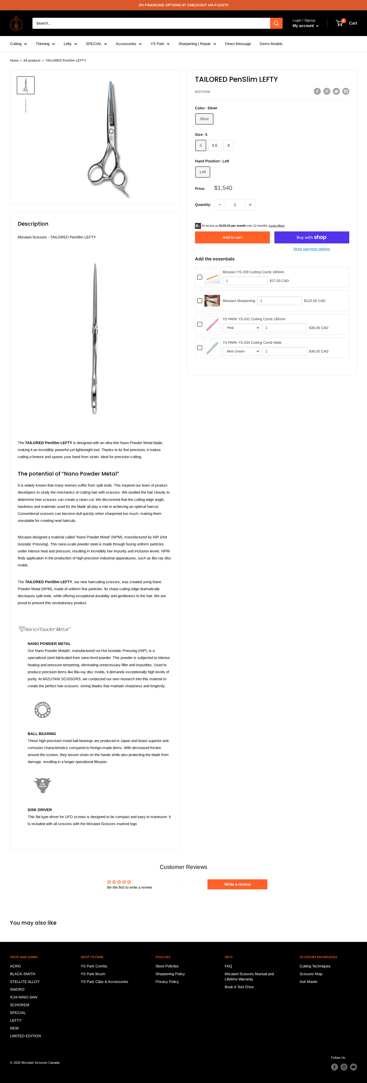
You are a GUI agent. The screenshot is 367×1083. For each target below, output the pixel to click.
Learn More (277, 225)
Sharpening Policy (170, 974)
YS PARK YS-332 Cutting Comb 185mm (254, 319)
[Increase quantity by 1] (250, 204)
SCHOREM (19, 1005)
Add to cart (232, 237)
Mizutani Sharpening (239, 301)
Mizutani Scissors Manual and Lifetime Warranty (249, 976)
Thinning (42, 44)
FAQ (228, 966)
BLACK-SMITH (22, 974)
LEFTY (15, 1020)
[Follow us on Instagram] (344, 1066)
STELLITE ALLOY (25, 981)
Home (14, 60)
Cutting (15, 44)
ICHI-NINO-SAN (23, 997)
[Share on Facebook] (317, 91)
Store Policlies (167, 966)
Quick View (212, 282)
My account (304, 26)
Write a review (237, 884)
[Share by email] (345, 91)
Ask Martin (308, 981)
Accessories (126, 44)
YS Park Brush (93, 974)
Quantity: (203, 204)
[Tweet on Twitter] (336, 91)
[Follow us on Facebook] (334, 1066)
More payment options (312, 249)
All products (32, 60)
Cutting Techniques (315, 966)
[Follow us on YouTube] (353, 1066)
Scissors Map (311, 974)
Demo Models (271, 44)
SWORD (17, 989)
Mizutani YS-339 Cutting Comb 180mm (253, 272)
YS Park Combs (94, 966)
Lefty (68, 44)
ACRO (15, 966)
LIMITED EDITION (25, 1036)
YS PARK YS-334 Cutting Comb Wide (252, 342)
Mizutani (202, 92)
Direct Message (238, 44)
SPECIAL (94, 44)
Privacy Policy (167, 981)
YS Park (157, 44)
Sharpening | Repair (195, 44)
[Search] (276, 23)
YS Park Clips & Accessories (104, 981)
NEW (14, 1028)
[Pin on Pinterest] (326, 91)
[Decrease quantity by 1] (219, 204)
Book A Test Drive (239, 987)
